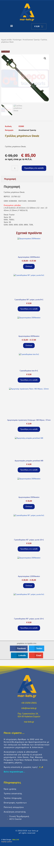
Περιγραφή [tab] (10, 179)
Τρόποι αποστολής (13, 793)
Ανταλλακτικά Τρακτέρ (31, 40)
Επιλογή (29, 266)
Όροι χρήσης (10, 789)
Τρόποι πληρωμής (13, 798)
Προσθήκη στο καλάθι (34, 168)
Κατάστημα (17, 40)
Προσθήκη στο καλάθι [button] (29, 309)
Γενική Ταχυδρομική (19, 816)
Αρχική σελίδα (6, 40)
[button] (12, 26)
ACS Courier (15, 819)
